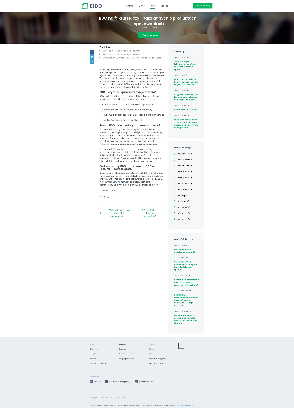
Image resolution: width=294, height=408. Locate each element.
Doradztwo (93, 358)
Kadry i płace (94, 354)
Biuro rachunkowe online (98, 363)
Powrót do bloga (149, 35)
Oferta (129, 5)
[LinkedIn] (92, 61)
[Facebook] (92, 52)
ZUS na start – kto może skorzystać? (148, 213)
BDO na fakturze (121, 181)
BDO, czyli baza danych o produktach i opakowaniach (120, 213)
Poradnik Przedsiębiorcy (157, 358)
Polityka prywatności (126, 358)
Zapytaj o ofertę (202, 5)
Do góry (105, 197)
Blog (152, 5)
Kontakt (164, 5)
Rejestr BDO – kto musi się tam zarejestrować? (123, 54)
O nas (142, 5)
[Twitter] (92, 56)
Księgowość (94, 349)
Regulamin (123, 349)
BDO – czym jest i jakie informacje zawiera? (122, 51)
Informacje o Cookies (127, 354)
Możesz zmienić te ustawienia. (183, 405)
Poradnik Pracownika (156, 363)
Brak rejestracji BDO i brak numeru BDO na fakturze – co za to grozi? (133, 58)
